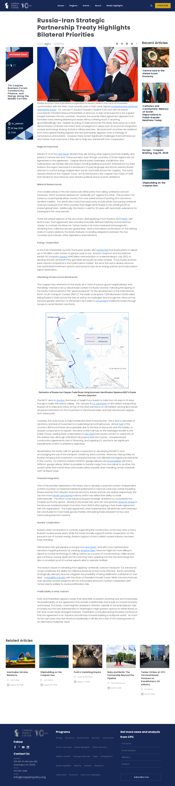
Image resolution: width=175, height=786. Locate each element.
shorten (61, 400)
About (98, 5)
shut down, (91, 547)
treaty (124, 218)
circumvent (102, 300)
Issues (61, 5)
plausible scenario (56, 577)
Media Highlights (115, 5)
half (121, 424)
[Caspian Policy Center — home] (18, 5)
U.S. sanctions (99, 403)
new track (89, 434)
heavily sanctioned (62, 495)
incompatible (114, 461)
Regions (73, 5)
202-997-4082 (20, 771)
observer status (126, 502)
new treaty (63, 154)
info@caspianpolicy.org (30, 777)
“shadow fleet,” (88, 550)
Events (86, 5)
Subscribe (163, 5)
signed (63, 256)
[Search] (151, 5)
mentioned (102, 250)
